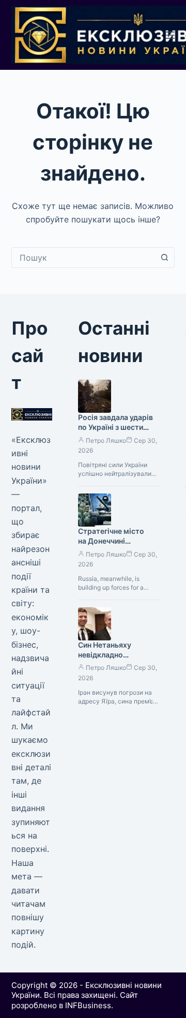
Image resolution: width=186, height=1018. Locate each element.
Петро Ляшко (106, 440)
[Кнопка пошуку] (164, 257)
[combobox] (83, 257)
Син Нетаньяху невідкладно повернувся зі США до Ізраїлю (118, 659)
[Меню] (170, 35)
